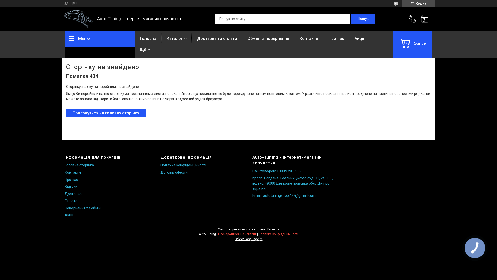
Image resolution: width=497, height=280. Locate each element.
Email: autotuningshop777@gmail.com (284, 195)
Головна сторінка (79, 165)
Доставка (73, 194)
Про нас (336, 38)
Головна (148, 38)
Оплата (71, 201)
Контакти (308, 38)
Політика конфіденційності (183, 165)
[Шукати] (363, 19)
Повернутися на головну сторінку (105, 112)
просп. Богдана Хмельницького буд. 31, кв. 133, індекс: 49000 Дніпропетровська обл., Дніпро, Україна (292, 183)
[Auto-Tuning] (78, 19)
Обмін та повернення (268, 38)
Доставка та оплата (217, 38)
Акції (359, 38)
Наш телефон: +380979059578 (278, 171)
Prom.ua (273, 229)
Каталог (175, 38)
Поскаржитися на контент (237, 234)
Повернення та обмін (83, 208)
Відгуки (71, 187)
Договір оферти (174, 172)
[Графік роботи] (424, 19)
